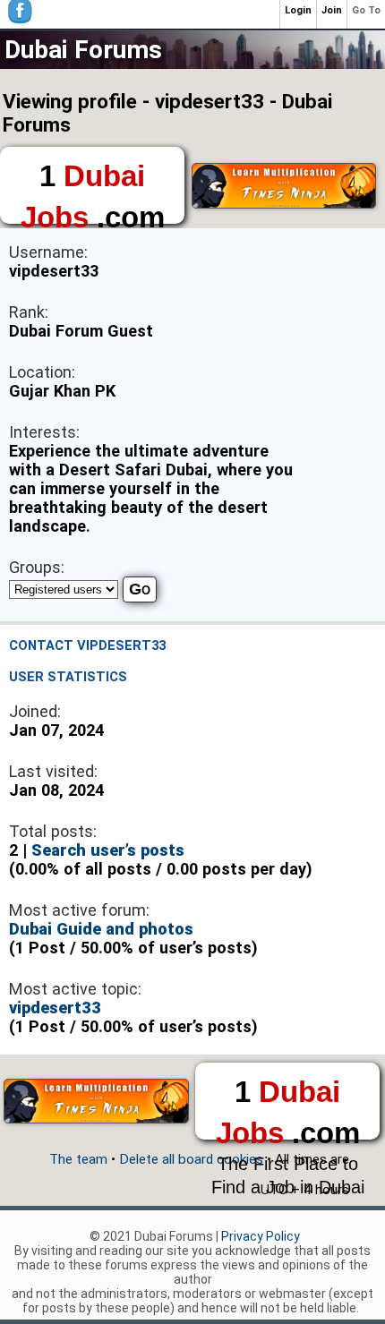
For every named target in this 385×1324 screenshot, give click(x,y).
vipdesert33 (55, 1007)
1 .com (92, 191)
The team (78, 1159)
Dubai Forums (83, 49)
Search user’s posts (107, 850)
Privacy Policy (260, 1236)
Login (298, 10)
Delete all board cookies (191, 1159)
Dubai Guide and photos (101, 928)
